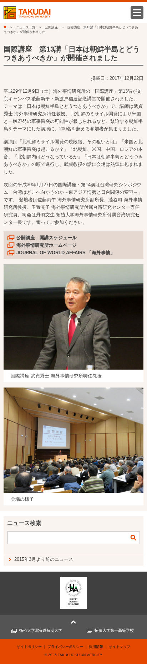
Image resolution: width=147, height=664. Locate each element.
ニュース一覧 (25, 27)
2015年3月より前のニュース (43, 559)
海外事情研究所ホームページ (46, 245)
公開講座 (51, 27)
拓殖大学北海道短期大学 (40, 630)
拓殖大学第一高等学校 (114, 630)
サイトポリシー (29, 647)
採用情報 (96, 647)
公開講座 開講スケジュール (46, 237)
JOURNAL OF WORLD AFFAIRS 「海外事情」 (65, 252)
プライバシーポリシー (65, 647)
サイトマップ (119, 647)
